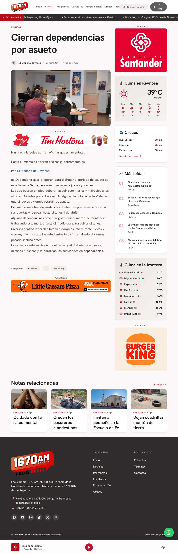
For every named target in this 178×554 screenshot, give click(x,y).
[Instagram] (31, 517)
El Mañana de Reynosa (33, 171)
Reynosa (16, 27)
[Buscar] (124, 7)
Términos (140, 466)
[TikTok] (39, 517)
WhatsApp (59, 268)
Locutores (77, 6)
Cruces (108, 6)
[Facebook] (14, 517)
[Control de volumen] (163, 547)
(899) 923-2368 (36, 508)
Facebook (33, 268)
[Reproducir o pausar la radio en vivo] (89, 547)
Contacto (140, 473)
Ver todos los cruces (128, 156)
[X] (47, 517)
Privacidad (140, 460)
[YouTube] (22, 517)
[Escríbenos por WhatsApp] (169, 532)
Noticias (49, 6)
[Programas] (56, 517)
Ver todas (158, 384)
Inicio (39, 6)
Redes (118, 6)
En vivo (160, 7)
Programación (94, 6)
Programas (63, 6)
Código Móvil (161, 534)
